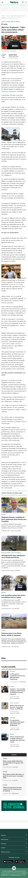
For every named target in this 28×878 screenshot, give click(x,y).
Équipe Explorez (15, 793)
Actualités (12, 671)
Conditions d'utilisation (15, 875)
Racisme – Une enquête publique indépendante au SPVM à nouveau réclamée (17, 691)
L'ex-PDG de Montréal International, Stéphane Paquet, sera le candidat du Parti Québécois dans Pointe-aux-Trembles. (13, 526)
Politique (3, 514)
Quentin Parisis (13, 55)
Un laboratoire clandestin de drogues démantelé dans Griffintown (17, 722)
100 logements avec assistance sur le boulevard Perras (13, 556)
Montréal (3, 592)
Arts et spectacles (14, 703)
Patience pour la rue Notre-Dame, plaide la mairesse (11, 634)
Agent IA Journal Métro (16, 530)
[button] (2, 2)
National (12, 734)
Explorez (14, 755)
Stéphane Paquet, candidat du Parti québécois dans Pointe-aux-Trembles (14, 519)
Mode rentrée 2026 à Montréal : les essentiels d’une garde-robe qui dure (13, 762)
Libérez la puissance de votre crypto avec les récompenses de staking (12, 789)
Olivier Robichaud (15, 608)
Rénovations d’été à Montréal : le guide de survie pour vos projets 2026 (13, 776)
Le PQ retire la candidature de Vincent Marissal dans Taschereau (17, 676)
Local (8, 15)
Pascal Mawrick (23, 682)
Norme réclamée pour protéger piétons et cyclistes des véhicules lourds (17, 739)
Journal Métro (15, 767)
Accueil (3, 15)
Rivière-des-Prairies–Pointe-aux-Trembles (10, 21)
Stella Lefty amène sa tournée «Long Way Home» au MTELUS (17, 707)
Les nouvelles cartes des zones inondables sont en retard (13, 596)
